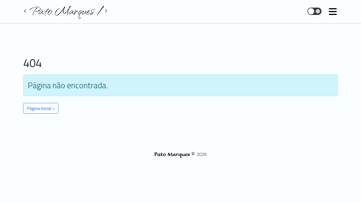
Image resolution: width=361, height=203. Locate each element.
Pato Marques (172, 154)
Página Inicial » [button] (41, 108)
